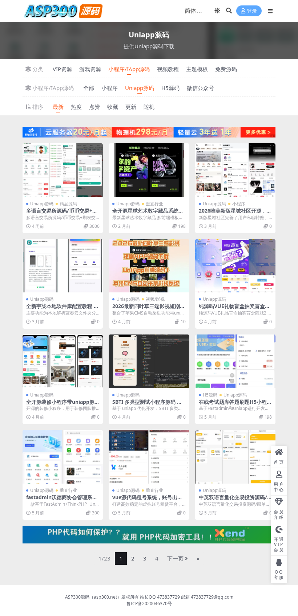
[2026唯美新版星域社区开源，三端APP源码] (235, 170)
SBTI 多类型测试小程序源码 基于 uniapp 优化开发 (147, 404)
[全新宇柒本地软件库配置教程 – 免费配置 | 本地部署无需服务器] (63, 266)
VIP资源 (62, 69)
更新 (130, 106)
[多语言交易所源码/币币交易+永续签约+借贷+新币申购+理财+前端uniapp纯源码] (63, 170)
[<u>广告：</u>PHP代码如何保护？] (149, 534)
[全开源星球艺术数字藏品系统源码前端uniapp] (149, 170)
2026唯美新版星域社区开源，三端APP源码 (235, 213)
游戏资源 (90, 69)
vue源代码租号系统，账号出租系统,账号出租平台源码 (147, 500)
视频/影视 (155, 299)
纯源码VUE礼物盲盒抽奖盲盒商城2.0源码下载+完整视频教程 (234, 309)
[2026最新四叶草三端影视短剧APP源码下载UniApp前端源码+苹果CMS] (149, 266)
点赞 (94, 106)
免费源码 (226, 69)
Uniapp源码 (139, 87)
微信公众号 (200, 87)
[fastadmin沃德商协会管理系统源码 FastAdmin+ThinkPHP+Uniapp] (63, 457)
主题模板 (197, 69)
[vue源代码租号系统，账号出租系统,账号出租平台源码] (149, 457)
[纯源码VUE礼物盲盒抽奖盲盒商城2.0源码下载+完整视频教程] (235, 266)
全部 (88, 87)
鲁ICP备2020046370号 (149, 603)
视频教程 (168, 69)
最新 (58, 106)
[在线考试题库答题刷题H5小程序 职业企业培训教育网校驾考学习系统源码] (235, 361)
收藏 (112, 106)
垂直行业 (154, 204)
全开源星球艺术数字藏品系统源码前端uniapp (148, 213)
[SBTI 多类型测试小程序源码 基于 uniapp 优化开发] (149, 361)
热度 (76, 106)
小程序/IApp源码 (129, 69)
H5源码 (170, 87)
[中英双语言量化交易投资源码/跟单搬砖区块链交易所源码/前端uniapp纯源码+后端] (235, 457)
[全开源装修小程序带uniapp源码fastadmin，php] (63, 361)
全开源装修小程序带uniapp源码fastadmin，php (60, 404)
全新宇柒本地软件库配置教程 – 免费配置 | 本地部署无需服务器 (62, 309)
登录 (252, 11)
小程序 (109, 87)
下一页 (175, 558)
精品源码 (68, 204)
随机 (149, 106)
